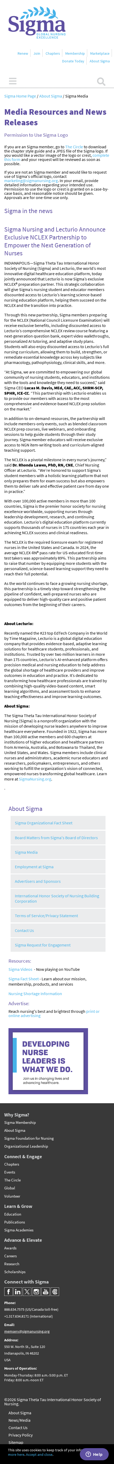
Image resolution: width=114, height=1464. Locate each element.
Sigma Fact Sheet (23, 978)
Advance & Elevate (23, 1240)
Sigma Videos (20, 969)
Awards (10, 1248)
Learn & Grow (18, 1206)
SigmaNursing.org (35, 779)
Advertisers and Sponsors (38, 881)
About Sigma (100, 61)
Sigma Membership (20, 1122)
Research (11, 1264)
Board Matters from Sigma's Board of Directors (56, 837)
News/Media (19, 1420)
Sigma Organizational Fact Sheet (43, 822)
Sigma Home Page (20, 96)
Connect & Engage (23, 1156)
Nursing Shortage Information (35, 993)
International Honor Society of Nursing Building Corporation (57, 898)
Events (9, 1172)
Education (12, 1214)
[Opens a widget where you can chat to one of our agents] (94, 1454)
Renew (22, 53)
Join (36, 53)
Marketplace (99, 53)
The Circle (74, 146)
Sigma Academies (18, 1230)
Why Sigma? (16, 1115)
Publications (14, 1222)
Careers (10, 1256)
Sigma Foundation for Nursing (29, 1138)
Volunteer (12, 1196)
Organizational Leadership (26, 1146)
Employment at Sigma (34, 866)
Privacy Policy (20, 1435)
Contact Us (24, 930)
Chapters (53, 53)
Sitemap (15, 1442)
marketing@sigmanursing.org (31, 180)
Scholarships (14, 1271)
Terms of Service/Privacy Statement (46, 915)
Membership (75, 53)
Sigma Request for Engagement (43, 945)
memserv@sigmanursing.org (27, 1331)
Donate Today (73, 61)
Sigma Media (26, 852)
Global (9, 1188)
